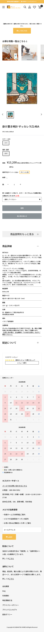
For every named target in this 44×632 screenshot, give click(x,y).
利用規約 (5, 595)
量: (3, 184)
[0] (39, 7)
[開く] (25, 7)
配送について (9, 342)
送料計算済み (25, 163)
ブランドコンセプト (9, 609)
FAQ (4, 591)
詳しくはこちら (22, 31)
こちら (11, 558)
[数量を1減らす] (8, 184)
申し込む (9, 537)
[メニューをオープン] (3, 7)
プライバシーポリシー (10, 605)
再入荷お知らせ (22, 216)
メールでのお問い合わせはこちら (14, 486)
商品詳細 (7, 246)
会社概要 (5, 586)
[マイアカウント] (29, 7)
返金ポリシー (7, 614)
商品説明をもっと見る (22, 234)
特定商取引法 (7, 600)
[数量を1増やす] (20, 184)
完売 (22, 208)
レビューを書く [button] (22, 363)
